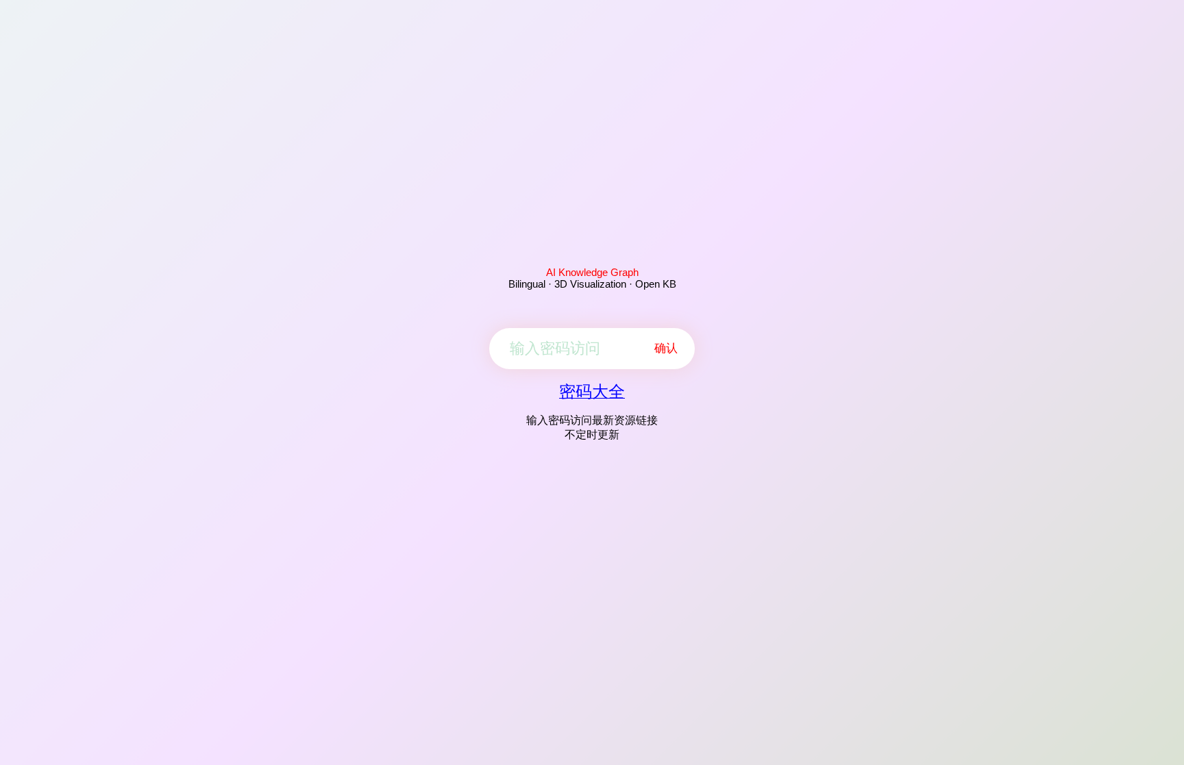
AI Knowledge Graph (592, 272)
